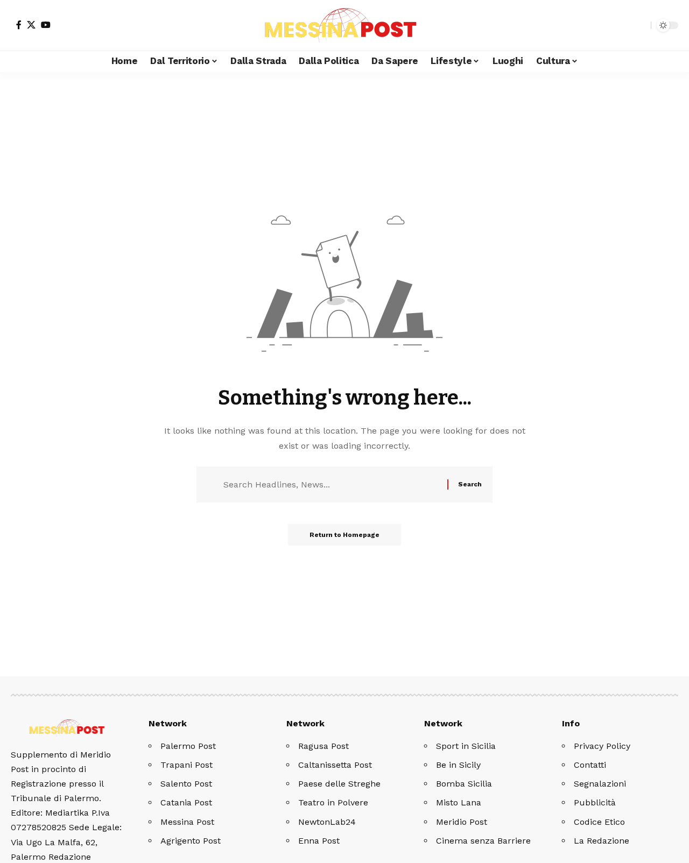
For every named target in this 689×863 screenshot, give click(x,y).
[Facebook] (18, 24)
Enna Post (319, 841)
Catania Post (186, 802)
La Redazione (601, 841)
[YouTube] (45, 24)
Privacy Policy (602, 746)
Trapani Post (186, 765)
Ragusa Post (323, 746)
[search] (640, 25)
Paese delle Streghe (339, 784)
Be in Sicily (458, 765)
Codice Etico (599, 822)
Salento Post (186, 784)
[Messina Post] (344, 25)
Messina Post (187, 822)
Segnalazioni (600, 784)
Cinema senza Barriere (483, 841)
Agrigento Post (190, 841)
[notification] (623, 25)
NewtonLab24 (327, 822)
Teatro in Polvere (333, 802)
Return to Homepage (344, 535)
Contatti (590, 765)
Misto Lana (458, 802)
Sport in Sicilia (466, 746)
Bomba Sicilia (464, 784)
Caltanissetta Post (335, 765)
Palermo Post (188, 746)
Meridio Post (461, 822)
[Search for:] (331, 484)
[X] (31, 24)
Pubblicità (595, 802)
